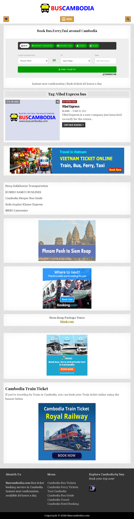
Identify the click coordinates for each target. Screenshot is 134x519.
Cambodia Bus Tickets (61, 483)
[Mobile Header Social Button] (6, 19)
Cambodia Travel (58, 499)
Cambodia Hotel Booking (63, 503)
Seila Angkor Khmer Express (24, 204)
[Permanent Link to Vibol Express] (32, 120)
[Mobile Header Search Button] (128, 19)
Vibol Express (71, 106)
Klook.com (67, 321)
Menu (69, 19)
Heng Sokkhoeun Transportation (26, 186)
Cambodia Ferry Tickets (62, 487)
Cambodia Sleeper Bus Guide (23, 198)
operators (71, 101)
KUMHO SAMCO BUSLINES (23, 192)
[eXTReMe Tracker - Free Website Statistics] (92, 490)
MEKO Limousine (16, 210)
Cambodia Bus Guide (60, 495)
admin (67, 111)
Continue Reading (73, 125)
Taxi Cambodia (56, 491)
